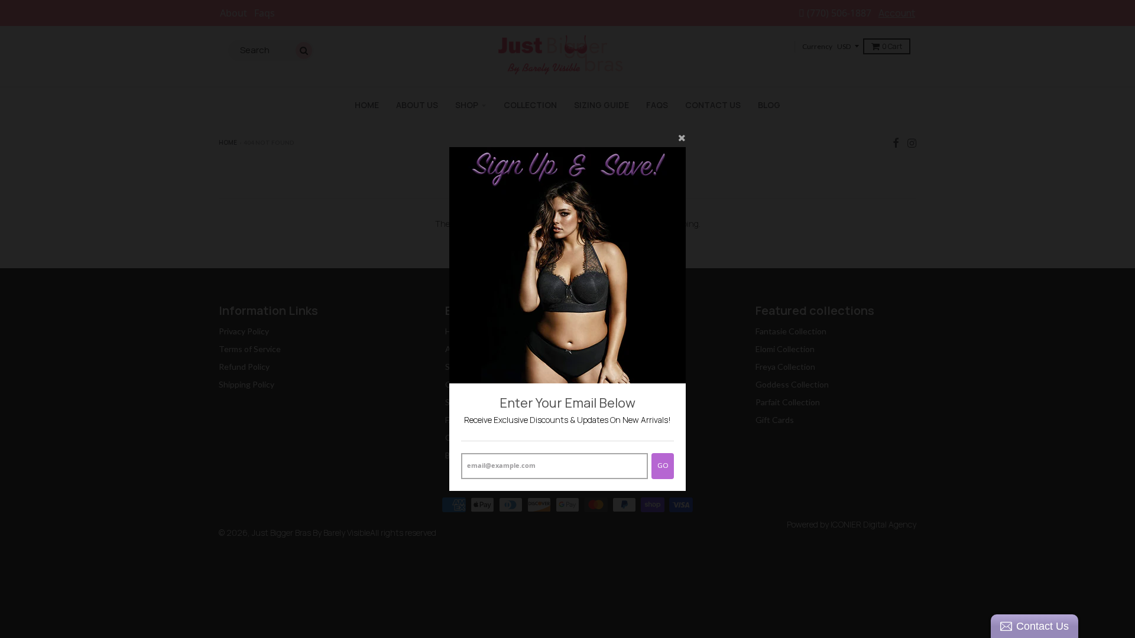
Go (662, 465)
